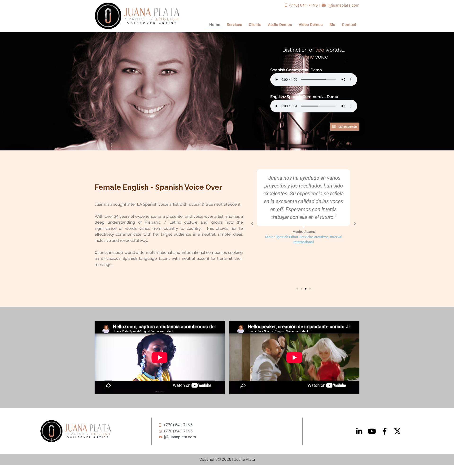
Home (214, 24)
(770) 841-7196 (303, 5)
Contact (349, 24)
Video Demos (311, 24)
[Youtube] (372, 431)
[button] (252, 224)
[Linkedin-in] (359, 431)
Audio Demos (280, 24)
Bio (332, 24)
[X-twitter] (397, 431)
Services (234, 24)
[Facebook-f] (384, 431)
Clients (255, 24)
